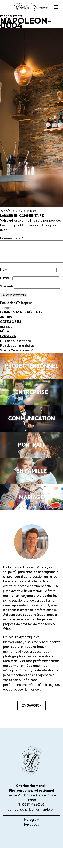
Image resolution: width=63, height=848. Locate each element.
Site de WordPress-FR (16, 350)
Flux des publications (15, 341)
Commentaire (11, 238)
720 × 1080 (28, 211)
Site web (6, 286)
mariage (6, 326)
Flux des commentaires (17, 345)
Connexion (8, 336)
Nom (4, 269)
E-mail (6, 278)
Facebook (31, 824)
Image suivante (11, 16)
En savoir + (31, 705)
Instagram (31, 820)
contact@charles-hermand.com (31, 809)
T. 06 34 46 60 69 (31, 804)
